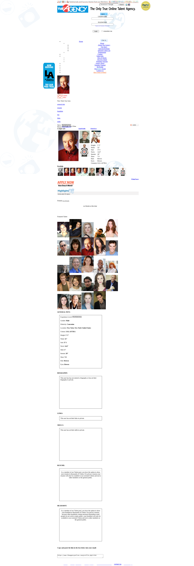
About (102, 43)
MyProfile (100, 67)
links (58, 118)
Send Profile (82, 128)
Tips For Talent (102, 60)
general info (61, 104)
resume (59, 108)
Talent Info (99, 56)
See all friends (65, 201)
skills (59, 121)
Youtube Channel (100, 65)
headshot (60, 111)
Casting (100, 54)
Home (81, 41)
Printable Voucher (102, 61)
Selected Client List (104, 50)
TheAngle (100, 69)
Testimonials (102, 52)
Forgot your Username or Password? (102, 25)
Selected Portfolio (104, 49)
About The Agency (104, 45)
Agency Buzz (100, 63)
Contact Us (100, 71)
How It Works (102, 58)
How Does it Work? (100, 72)
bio (58, 115)
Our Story (104, 47)
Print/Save (94, 128)
